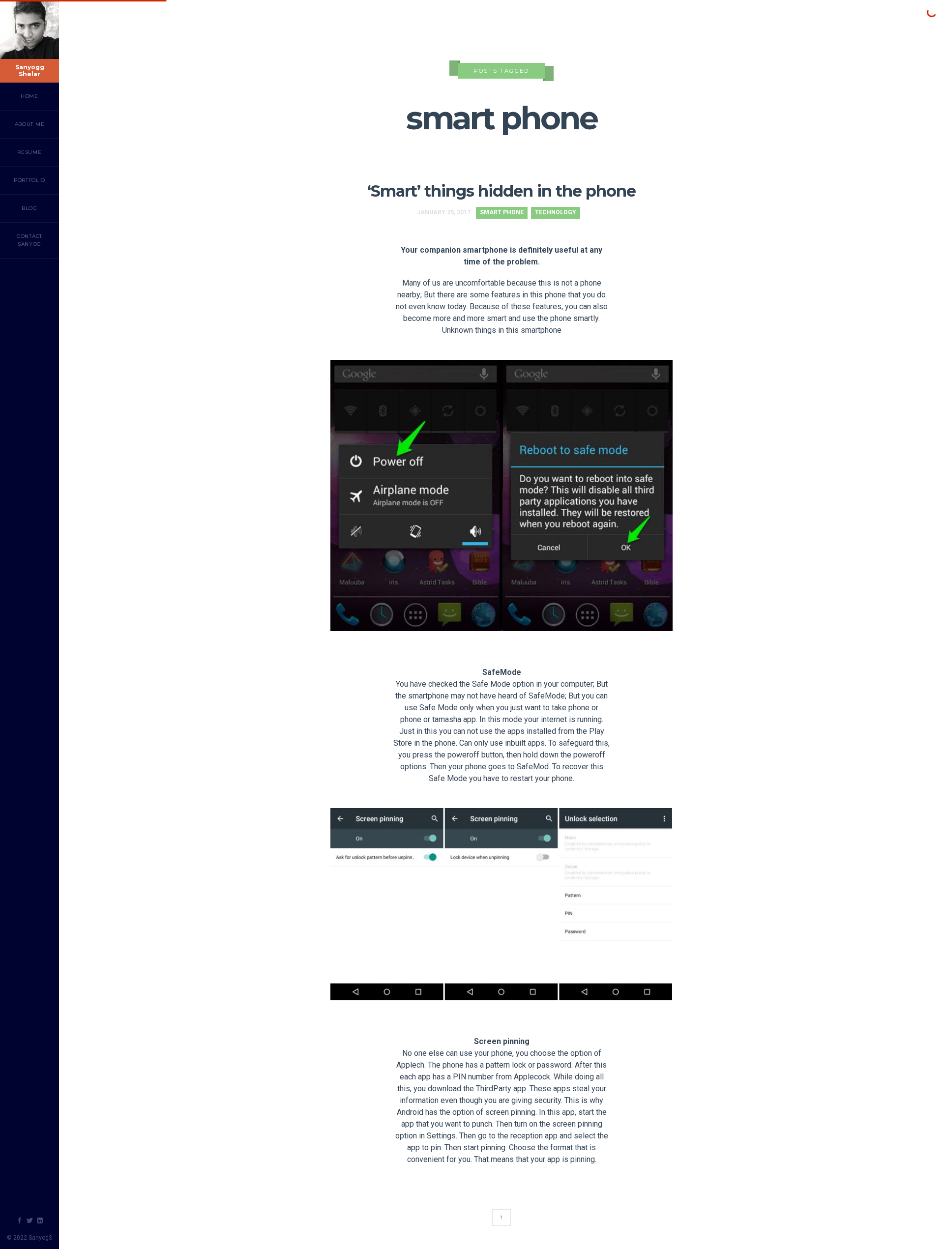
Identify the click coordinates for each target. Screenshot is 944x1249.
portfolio (29, 180)
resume (29, 152)
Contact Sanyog (29, 240)
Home (29, 96)
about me (30, 124)
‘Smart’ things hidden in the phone (501, 191)
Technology (555, 212)
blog (29, 208)
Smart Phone (502, 212)
